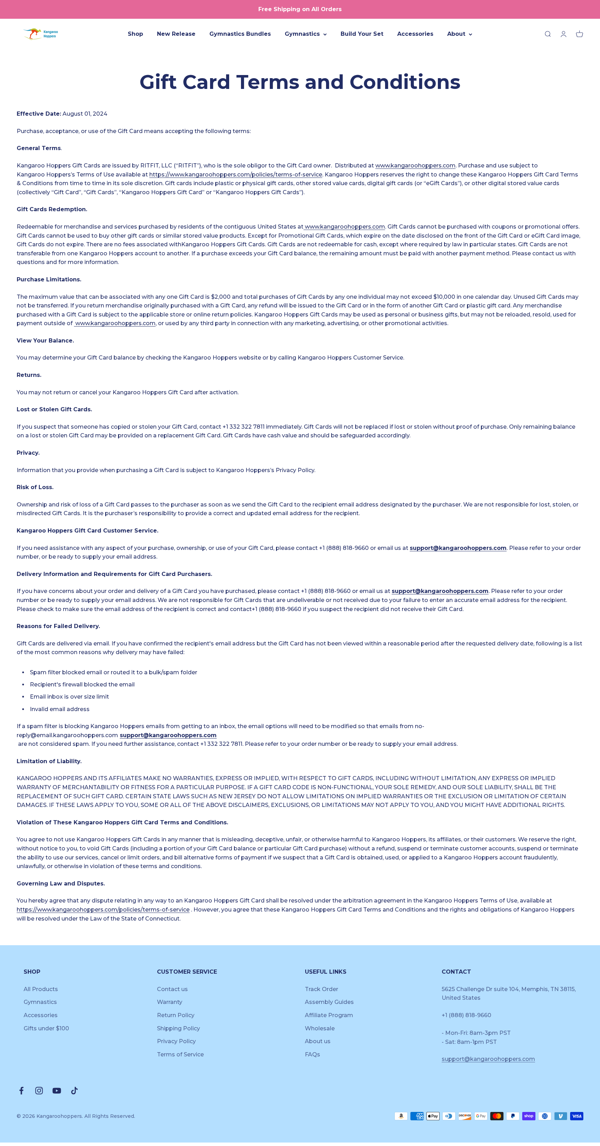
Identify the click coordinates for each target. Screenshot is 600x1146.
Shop (135, 34)
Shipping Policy (178, 1028)
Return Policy (175, 1015)
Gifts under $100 (46, 1028)
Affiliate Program (329, 1015)
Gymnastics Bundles (240, 34)
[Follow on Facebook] (21, 1090)
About (456, 34)
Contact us (172, 989)
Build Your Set (362, 34)
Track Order (321, 989)
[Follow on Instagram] (39, 1090)
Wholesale (320, 1028)
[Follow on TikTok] (74, 1090)
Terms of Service (180, 1054)
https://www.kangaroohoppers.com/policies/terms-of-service (235, 174)
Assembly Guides (329, 1002)
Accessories (415, 34)
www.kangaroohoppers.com (415, 165)
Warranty (169, 1002)
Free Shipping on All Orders (300, 9)
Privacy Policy (176, 1041)
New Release (176, 34)
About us (318, 1041)
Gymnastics (302, 34)
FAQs (312, 1054)
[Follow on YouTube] (56, 1090)
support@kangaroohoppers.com (458, 548)
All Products (41, 989)
